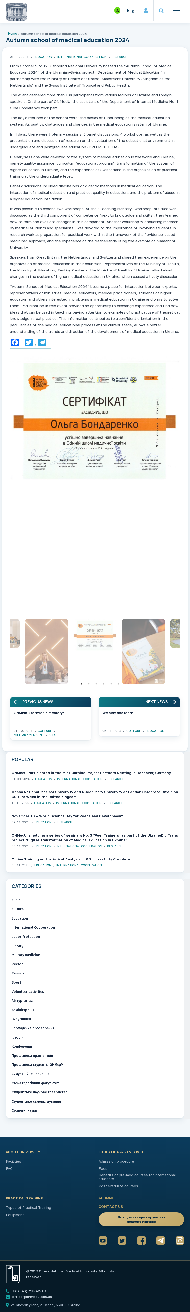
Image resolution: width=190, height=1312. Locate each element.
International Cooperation (82, 57)
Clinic (16, 900)
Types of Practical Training (28, 1208)
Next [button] (183, 652)
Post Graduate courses (118, 1186)
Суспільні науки (24, 1110)
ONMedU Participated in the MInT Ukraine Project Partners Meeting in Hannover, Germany (91, 773)
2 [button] (88, 683)
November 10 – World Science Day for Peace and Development (67, 816)
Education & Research (121, 1152)
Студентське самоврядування (36, 1101)
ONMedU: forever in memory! (39, 712)
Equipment (15, 1215)
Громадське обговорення (33, 1028)
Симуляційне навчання (30, 1074)
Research (120, 57)
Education (43, 57)
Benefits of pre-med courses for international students (137, 1177)
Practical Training (24, 1198)
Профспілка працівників (32, 1056)
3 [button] (96, 683)
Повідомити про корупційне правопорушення (141, 1219)
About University (23, 1152)
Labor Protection (26, 937)
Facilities (13, 1161)
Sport (16, 982)
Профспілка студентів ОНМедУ (37, 1065)
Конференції (22, 1046)
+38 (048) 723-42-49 (28, 1291)
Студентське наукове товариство (40, 1092)
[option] (95, 419)
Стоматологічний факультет (35, 1083)
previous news (37, 701)
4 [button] (103, 683)
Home (12, 33)
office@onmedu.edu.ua (32, 1297)
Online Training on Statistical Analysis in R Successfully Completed (72, 859)
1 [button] (81, 683)
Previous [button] (6, 652)
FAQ (9, 1169)
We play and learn (117, 712)
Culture (45, 731)
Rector (17, 964)
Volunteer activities (28, 992)
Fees (103, 1169)
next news (156, 701)
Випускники (21, 1019)
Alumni (106, 1198)
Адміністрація (23, 1010)
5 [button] (111, 683)
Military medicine (29, 735)
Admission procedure (116, 1161)
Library (17, 946)
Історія (55, 735)
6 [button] (118, 683)
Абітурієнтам (22, 1001)
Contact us (111, 1206)
